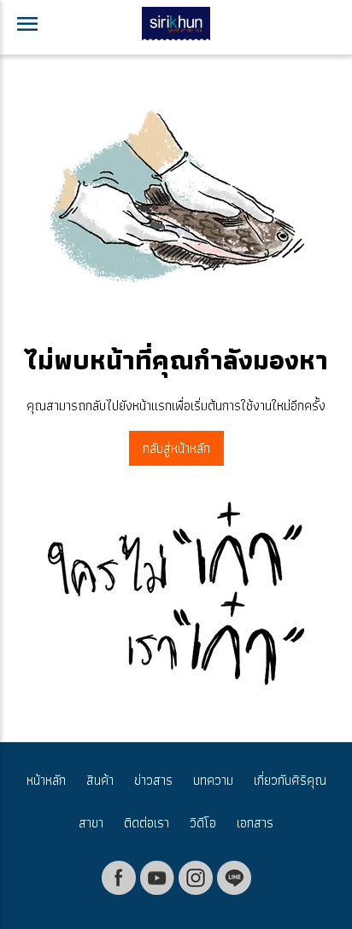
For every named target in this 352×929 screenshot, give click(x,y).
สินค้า (100, 780)
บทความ (213, 780)
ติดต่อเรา (146, 822)
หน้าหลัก (46, 780)
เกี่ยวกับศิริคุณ (290, 780)
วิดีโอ (203, 822)
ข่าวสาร (153, 780)
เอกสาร (255, 822)
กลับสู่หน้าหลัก (176, 448)
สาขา (91, 822)
